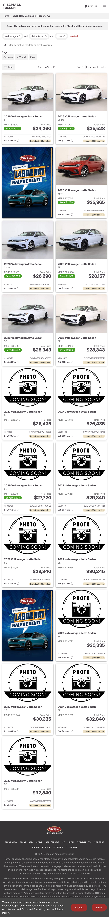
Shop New (11, 842)
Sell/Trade (52, 842)
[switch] (104, 6)
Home (6, 15)
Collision (68, 842)
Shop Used (26, 842)
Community (84, 842)
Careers (99, 842)
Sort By (81, 67)
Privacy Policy (41, 847)
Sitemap (58, 847)
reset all (74, 36)
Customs (71, 847)
